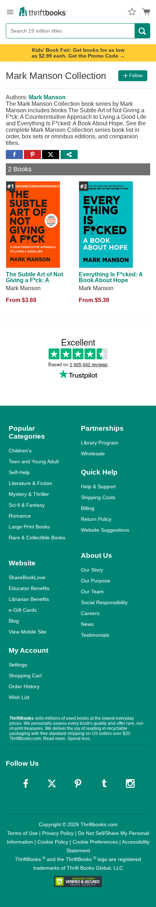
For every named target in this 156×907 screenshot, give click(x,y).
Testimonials (95, 635)
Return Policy (96, 519)
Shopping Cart (25, 675)
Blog (14, 621)
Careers (90, 613)
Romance (20, 516)
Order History (24, 686)
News (87, 624)
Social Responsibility (104, 602)
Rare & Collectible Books (37, 537)
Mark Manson (47, 97)
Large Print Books (29, 527)
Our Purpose (95, 581)
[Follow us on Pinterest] (78, 783)
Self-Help (19, 472)
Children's (20, 451)
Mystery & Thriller (29, 494)
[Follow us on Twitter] (52, 783)
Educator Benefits (29, 588)
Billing (87, 508)
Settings (18, 665)
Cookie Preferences (95, 842)
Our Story (92, 570)
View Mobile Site (27, 632)
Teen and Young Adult (34, 461)
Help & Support (98, 486)
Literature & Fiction (30, 483)
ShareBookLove (27, 577)
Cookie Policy (52, 842)
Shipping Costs (98, 497)
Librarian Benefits (29, 599)
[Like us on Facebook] (25, 783)
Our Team (92, 591)
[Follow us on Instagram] (130, 783)
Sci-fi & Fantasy (27, 505)
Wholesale (93, 453)
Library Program (99, 443)
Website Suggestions (105, 530)
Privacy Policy (58, 833)
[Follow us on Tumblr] (104, 783)
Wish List (19, 697)
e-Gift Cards (23, 610)
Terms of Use (22, 833)
